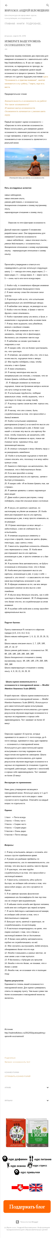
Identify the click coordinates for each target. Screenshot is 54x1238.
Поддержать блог (27, 1206)
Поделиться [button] (10, 1058)
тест (28, 1062)
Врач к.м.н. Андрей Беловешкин (27, 10)
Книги (20, 23)
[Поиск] (47, 4)
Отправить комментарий (17, 1076)
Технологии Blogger (29, 1222)
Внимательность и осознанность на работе (26, 101)
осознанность (19, 1062)
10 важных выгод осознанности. (20, 108)
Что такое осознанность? (17, 104)
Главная (10, 23)
